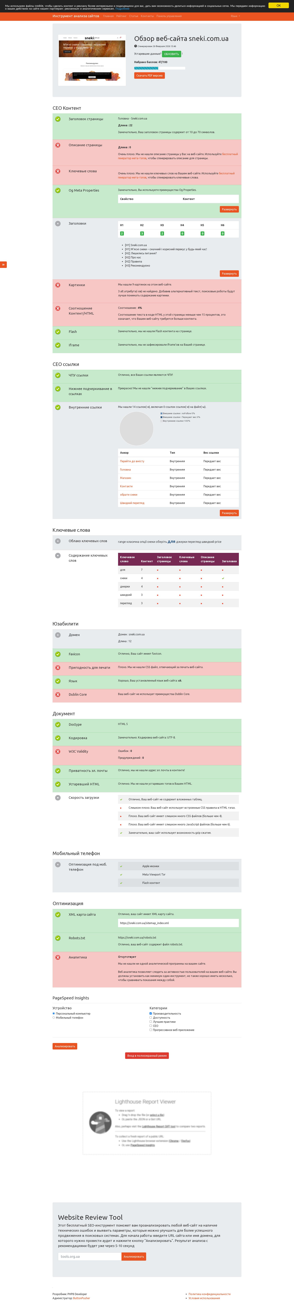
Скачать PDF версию (149, 75)
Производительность (167, 1013)
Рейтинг (121, 16)
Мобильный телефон (69, 1017)
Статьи (133, 16)
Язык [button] (234, 16)
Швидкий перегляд (132, 502)
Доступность (161, 1017)
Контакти (126, 486)
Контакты (147, 16)
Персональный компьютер (73, 1013)
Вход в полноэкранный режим (147, 1055)
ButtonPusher (81, 1298)
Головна (125, 469)
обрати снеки (128, 494)
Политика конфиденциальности (210, 1294)
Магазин (125, 477)
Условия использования (204, 1298)
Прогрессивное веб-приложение (173, 1029)
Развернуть (229, 209)
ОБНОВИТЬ (171, 54)
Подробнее (122, 8)
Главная (108, 16)
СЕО (155, 1025)
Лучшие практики (164, 1021)
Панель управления (169, 16)
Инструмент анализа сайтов (76, 16)
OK (279, 5)
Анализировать (65, 1046)
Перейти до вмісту (132, 461)
